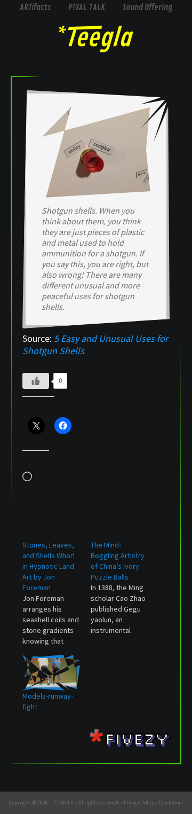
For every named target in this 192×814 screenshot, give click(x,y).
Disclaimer (171, 802)
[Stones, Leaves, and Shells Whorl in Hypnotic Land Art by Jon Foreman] (56, 592)
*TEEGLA (63, 802)
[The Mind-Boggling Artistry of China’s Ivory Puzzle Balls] (125, 587)
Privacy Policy (139, 802)
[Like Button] (35, 381)
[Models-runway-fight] (51, 673)
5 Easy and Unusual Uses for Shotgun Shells (95, 344)
